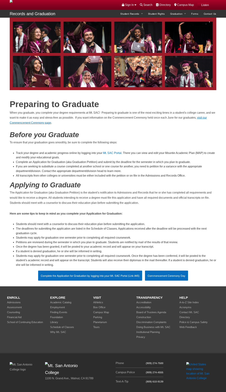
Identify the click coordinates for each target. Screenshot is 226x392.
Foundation (56, 317)
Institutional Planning (148, 332)
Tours (96, 327)
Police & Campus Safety (193, 322)
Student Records (129, 13)
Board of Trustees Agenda (151, 312)
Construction (143, 317)
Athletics (98, 302)
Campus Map (185, 4)
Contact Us (210, 13)
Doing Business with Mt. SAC (153, 327)
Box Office (99, 307)
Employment (57, 307)
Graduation (176, 13)
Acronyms (185, 307)
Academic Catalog (60, 302)
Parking (97, 317)
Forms (194, 13)
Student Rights (156, 13)
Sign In (129, 4)
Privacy (140, 336)
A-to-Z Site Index (189, 302)
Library (54, 322)
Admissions (14, 302)
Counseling (13, 312)
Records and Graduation (32, 13)
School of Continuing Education (25, 322)
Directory (165, 4)
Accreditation (143, 302)
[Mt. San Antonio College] (199, 371)
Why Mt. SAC (58, 332)
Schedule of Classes (62, 327)
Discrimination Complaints (151, 322)
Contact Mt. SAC (189, 312)
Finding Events (58, 312)
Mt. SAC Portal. (112, 152)
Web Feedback (188, 327)
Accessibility (143, 307)
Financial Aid (14, 317)
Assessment (14, 307)
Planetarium (100, 322)
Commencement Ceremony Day (166, 275)
